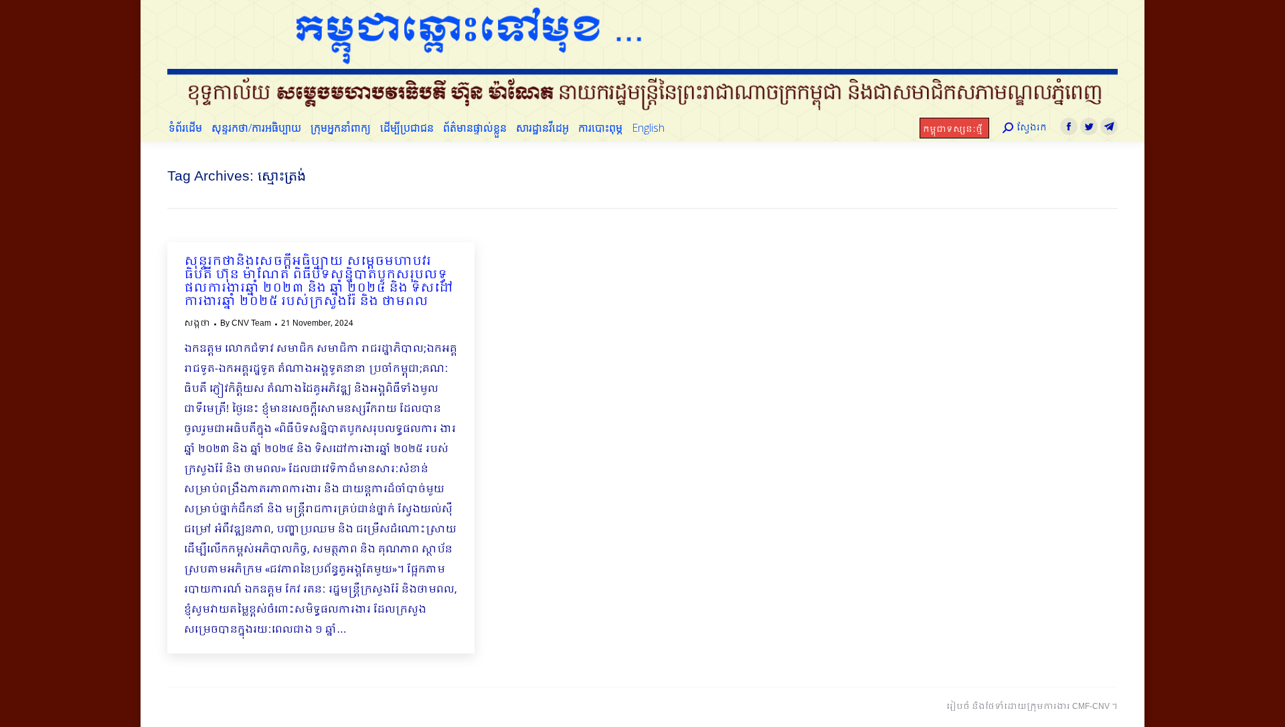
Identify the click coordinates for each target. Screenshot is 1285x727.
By (245, 323)
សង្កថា (197, 323)
